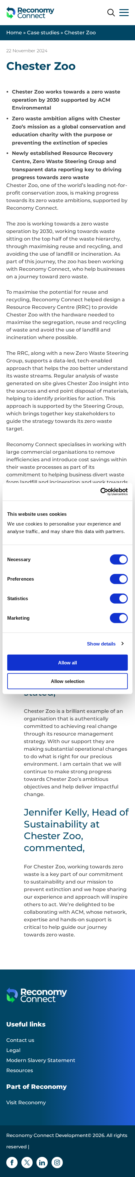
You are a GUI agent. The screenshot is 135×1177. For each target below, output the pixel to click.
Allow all (67, 662)
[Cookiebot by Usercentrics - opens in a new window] (100, 492)
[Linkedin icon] (42, 1162)
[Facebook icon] (12, 1162)
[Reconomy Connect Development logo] (30, 12)
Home (14, 33)
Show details (101, 643)
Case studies (43, 33)
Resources (19, 1070)
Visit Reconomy (26, 1103)
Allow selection (67, 681)
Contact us (20, 1040)
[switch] (119, 579)
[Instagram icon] (57, 1162)
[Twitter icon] (27, 1162)
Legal (13, 1050)
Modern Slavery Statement (40, 1060)
